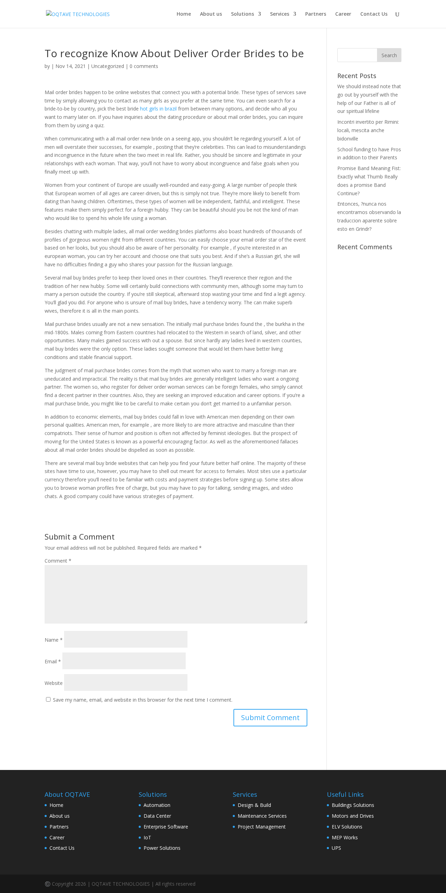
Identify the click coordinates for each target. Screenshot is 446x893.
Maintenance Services (262, 815)
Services (279, 14)
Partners (315, 14)
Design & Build (254, 805)
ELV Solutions (347, 826)
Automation (157, 805)
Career (343, 14)
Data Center (157, 815)
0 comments (144, 66)
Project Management (262, 826)
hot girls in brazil (158, 108)
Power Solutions (162, 848)
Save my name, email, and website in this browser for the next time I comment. (142, 699)
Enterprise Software (166, 826)
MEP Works (345, 837)
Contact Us (373, 14)
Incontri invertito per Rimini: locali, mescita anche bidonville (368, 130)
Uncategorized (107, 66)
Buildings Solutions (353, 805)
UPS (336, 848)
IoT (147, 837)
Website (54, 683)
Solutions (242, 14)
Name (54, 639)
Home (184, 14)
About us (211, 14)
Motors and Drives (353, 815)
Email (53, 661)
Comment (58, 560)
